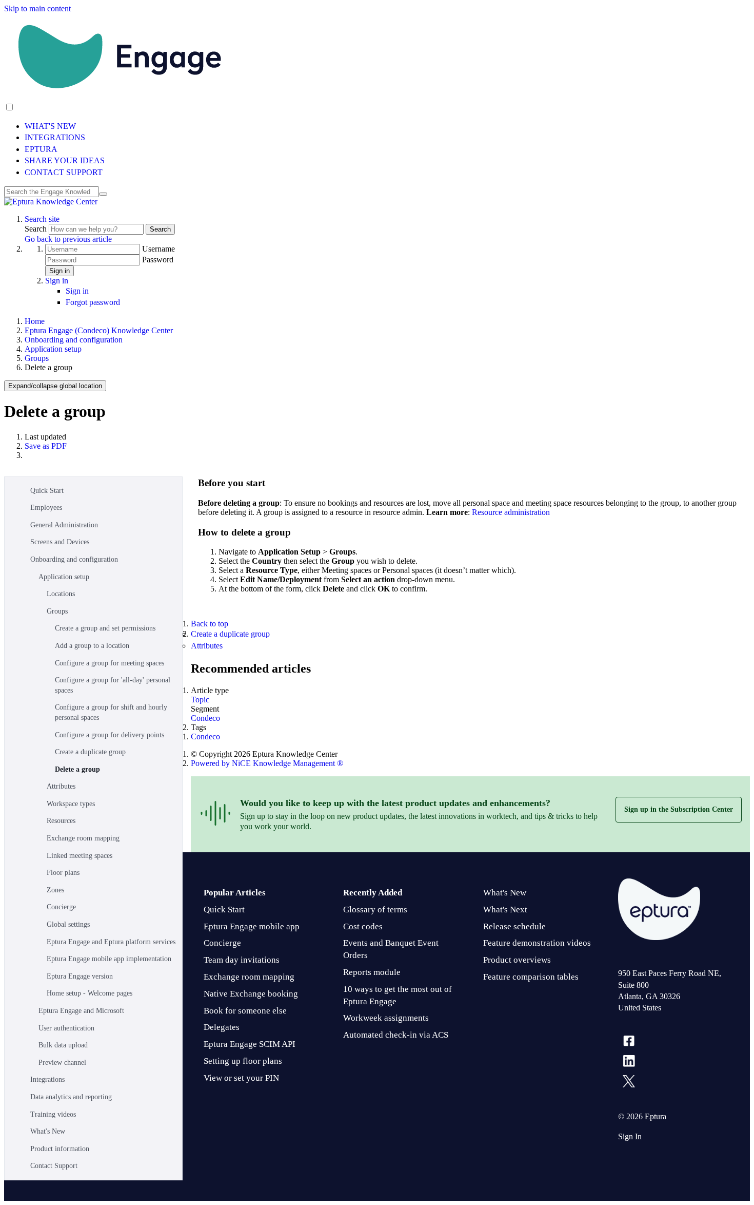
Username (158, 248)
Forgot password (93, 302)
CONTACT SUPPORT (64, 172)
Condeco (205, 718)
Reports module (372, 972)
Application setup (53, 349)
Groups (37, 358)
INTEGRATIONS (55, 137)
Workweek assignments (386, 1018)
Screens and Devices (59, 542)
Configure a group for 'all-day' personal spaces (112, 685)
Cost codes (363, 926)
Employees (46, 507)
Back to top (209, 623)
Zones (55, 890)
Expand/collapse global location (55, 386)
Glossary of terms (375, 909)
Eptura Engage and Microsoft (81, 1011)
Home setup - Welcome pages (89, 993)
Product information (59, 1149)
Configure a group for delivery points (109, 735)
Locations (61, 594)
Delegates (222, 1027)
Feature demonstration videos (537, 943)
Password (157, 259)
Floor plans (63, 872)
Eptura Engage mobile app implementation (109, 959)
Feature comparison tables (531, 977)
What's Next (505, 909)
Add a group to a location (92, 645)
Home (35, 321)
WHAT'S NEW (50, 126)
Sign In (630, 1136)
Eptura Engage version (80, 976)
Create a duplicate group (90, 752)
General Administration (64, 525)
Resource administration (511, 512)
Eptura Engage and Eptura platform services (111, 942)
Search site (42, 219)
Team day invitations (242, 960)
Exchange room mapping (83, 838)
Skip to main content (37, 8)
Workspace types (71, 804)
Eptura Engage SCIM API (249, 1044)
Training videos (53, 1114)
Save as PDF (46, 446)
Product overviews (517, 960)
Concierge (61, 907)
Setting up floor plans (243, 1061)
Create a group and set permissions (105, 628)
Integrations (47, 1079)
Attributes (61, 786)
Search (37, 228)
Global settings (68, 924)
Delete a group (77, 769)
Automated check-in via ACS (395, 1035)
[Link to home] (50, 201)
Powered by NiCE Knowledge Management (267, 763)
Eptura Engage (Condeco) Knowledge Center (99, 330)
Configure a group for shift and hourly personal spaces (111, 712)
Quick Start (47, 490)
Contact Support (53, 1166)
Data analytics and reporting (71, 1097)
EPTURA (41, 149)
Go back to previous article (68, 239)
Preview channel (62, 1062)
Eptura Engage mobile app (252, 926)
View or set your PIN (241, 1078)
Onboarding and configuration (74, 339)
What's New (47, 1131)
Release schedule (514, 926)
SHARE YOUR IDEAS (65, 160)
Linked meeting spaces (79, 855)
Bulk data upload (63, 1045)
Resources (61, 821)
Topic (200, 699)
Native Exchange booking (251, 994)
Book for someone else (245, 1011)
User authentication (66, 1028)
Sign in (59, 271)
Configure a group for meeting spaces (109, 663)
